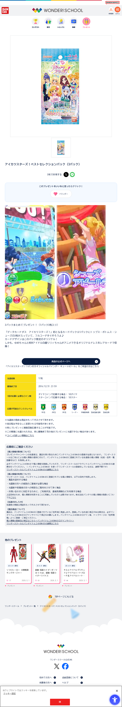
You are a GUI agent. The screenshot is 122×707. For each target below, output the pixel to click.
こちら (13, 497)
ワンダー (63, 194)
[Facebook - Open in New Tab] (65, 666)
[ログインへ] (117, 9)
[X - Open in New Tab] (66, 174)
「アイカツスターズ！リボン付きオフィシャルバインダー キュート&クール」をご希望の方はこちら (52, 366)
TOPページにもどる (64, 597)
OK (60, 702)
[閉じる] (116, 690)
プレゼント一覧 (29, 606)
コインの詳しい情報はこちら (20, 436)
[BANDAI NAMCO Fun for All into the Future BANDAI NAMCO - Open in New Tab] (112, 2)
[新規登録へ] (111, 9)
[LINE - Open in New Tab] (72, 174)
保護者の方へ (45, 683)
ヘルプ (65, 683)
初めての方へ (45, 678)
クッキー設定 (9, 694)
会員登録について (70, 678)
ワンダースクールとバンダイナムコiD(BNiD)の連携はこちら (33, 469)
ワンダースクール (12, 606)
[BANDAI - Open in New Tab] (5, 10)
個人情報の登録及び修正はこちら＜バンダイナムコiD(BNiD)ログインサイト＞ (40, 521)
